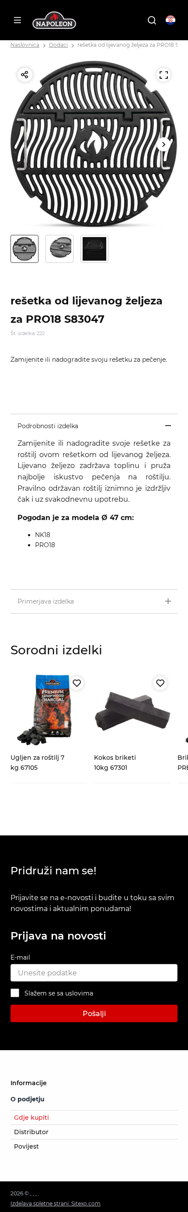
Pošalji (94, 1013)
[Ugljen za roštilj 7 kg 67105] (48, 711)
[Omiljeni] (77, 683)
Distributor (31, 1132)
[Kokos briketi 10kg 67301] (132, 711)
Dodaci (58, 45)
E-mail (20, 957)
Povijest (26, 1146)
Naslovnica (24, 45)
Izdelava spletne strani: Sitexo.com (55, 1203)
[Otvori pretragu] (151, 20)
